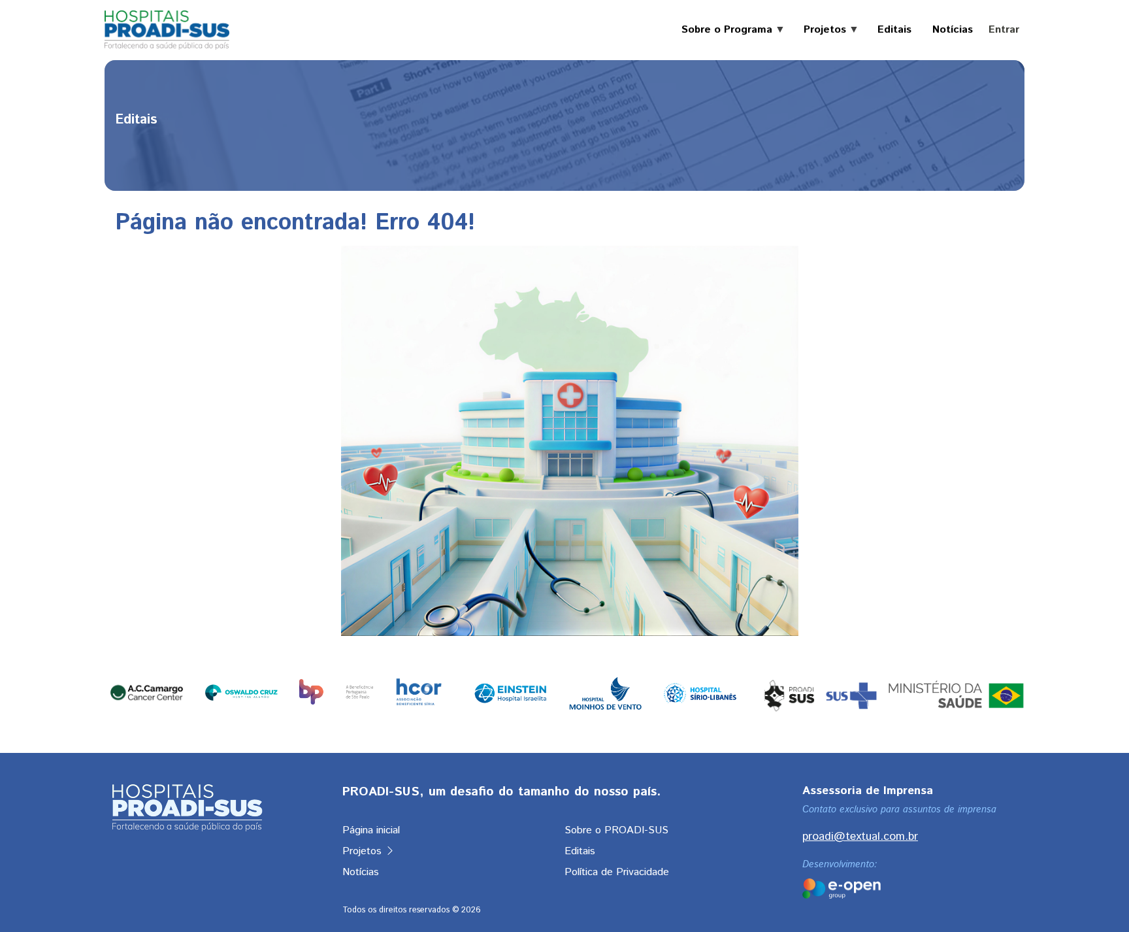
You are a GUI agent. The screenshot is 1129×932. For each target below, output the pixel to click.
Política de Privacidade (616, 872)
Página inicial (371, 830)
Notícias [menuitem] (952, 30)
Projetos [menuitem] (819, 30)
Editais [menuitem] (894, 30)
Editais (579, 851)
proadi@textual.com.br (860, 836)
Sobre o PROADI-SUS (616, 830)
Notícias (360, 872)
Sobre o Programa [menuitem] (721, 30)
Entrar (1004, 29)
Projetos (363, 851)
